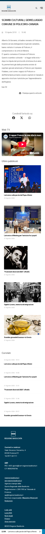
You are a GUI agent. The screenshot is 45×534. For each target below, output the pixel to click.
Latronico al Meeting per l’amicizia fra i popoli (20, 235)
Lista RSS (8, 513)
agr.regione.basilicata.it (13, 481)
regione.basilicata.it (12, 478)
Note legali (9, 516)
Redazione (9, 501)
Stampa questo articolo (32, 93)
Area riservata (10, 522)
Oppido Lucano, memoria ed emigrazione (18, 304)
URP (6, 463)
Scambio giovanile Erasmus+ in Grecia (17, 337)
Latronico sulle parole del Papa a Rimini (18, 195)
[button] (41, 7)
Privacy (7, 519)
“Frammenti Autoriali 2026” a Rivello (17, 272)
